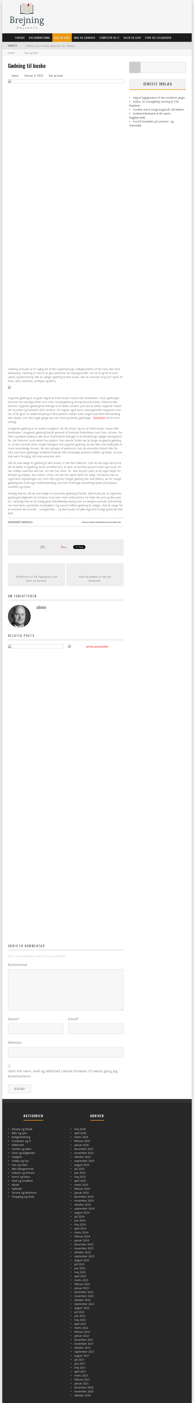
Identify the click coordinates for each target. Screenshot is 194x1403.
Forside (20, 38)
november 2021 (84, 1343)
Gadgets (17, 1157)
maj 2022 (80, 1320)
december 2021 (83, 1339)
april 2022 (80, 1324)
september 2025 (84, 1161)
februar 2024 (82, 1236)
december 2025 (83, 1149)
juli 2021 (79, 1359)
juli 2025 (79, 1169)
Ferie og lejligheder (158, 38)
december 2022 (83, 1292)
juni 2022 (79, 1316)
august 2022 (81, 1308)
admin (15, 75)
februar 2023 (82, 1284)
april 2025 (80, 1180)
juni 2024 (79, 1220)
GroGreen (99, 418)
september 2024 (84, 1208)
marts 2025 (81, 1184)
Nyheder (17, 1188)
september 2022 (84, 1304)
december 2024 (83, 1196)
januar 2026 (81, 1145)
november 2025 (84, 1153)
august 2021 (81, 1355)
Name (14, 1019)
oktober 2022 (82, 1300)
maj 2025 (80, 1177)
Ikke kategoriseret (23, 1169)
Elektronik (18, 1145)
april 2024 (80, 1228)
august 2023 (81, 1260)
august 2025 (81, 1165)
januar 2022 (81, 1336)
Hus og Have (62, 38)
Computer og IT (109, 38)
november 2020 (84, 1391)
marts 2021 (81, 1375)
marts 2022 (81, 1328)
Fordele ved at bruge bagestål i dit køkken (158, 109)
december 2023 (83, 1244)
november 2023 (84, 1248)
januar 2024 (81, 1240)
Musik (15, 1184)
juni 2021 (79, 1363)
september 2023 (84, 1256)
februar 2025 (82, 1188)
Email (73, 1019)
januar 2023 (81, 1288)
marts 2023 (81, 1280)
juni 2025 (79, 1173)
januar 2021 (81, 1383)
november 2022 (84, 1296)
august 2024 (81, 1212)
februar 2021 (82, 1379)
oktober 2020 (82, 1395)
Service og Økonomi (24, 1192)
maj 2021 (80, 1367)
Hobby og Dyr (20, 1161)
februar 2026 (82, 1141)
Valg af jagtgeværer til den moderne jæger (159, 97)
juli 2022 (79, 1312)
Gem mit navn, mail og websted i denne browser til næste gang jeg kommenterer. (63, 1073)
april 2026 (80, 1133)
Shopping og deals (23, 1196)
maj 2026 (80, 1129)
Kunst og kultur (21, 1177)
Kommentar (17, 964)
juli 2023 (79, 1264)
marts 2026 (81, 1137)
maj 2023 (80, 1272)
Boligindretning (39, 38)
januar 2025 (81, 1192)
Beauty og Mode (22, 1129)
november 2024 (84, 1200)
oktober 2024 (82, 1204)
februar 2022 (82, 1332)
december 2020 (83, 1387)
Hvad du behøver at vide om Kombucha (95, 578)
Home (11, 53)
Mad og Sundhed (84, 38)
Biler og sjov (132, 38)
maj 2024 (80, 1224)
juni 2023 (79, 1268)
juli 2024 (79, 1216)
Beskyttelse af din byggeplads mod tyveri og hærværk (36, 578)
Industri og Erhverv (23, 1173)
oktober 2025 (82, 1157)
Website (14, 1042)
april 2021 (80, 1371)
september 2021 (84, 1351)
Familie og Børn (21, 1149)
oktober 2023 (82, 1252)
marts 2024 (81, 1232)
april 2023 (80, 1276)
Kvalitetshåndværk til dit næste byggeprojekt (52, 46)
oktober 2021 (82, 1347)
